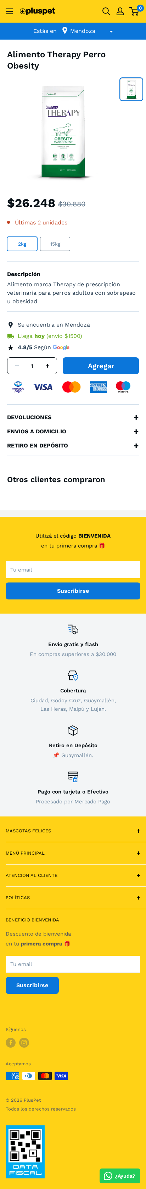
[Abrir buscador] (106, 11)
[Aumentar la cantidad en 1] (47, 366)
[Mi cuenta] (120, 11)
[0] (134, 11)
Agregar (101, 366)
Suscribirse (73, 590)
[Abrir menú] (9, 11)
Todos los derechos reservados (41, 1109)
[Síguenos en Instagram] (24, 1043)
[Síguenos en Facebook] (11, 1043)
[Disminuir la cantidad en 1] (17, 366)
